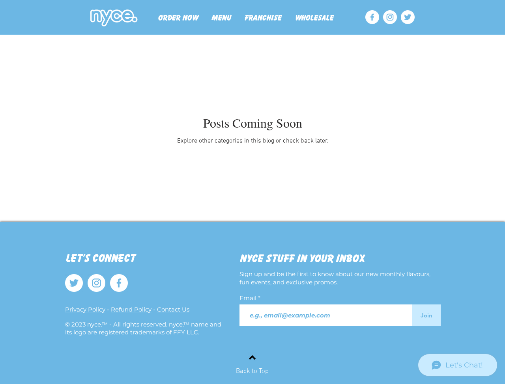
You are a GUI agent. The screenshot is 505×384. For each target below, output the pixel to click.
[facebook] (372, 17)
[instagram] (390, 17)
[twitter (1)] (408, 17)
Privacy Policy (85, 309)
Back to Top (252, 371)
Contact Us (173, 309)
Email (248, 298)
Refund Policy (131, 309)
